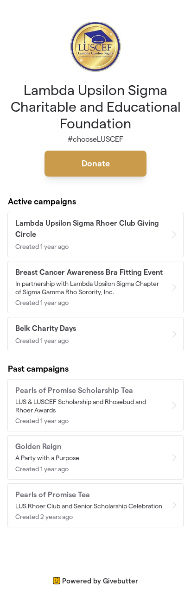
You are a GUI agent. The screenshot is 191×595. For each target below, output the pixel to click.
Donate (96, 163)
